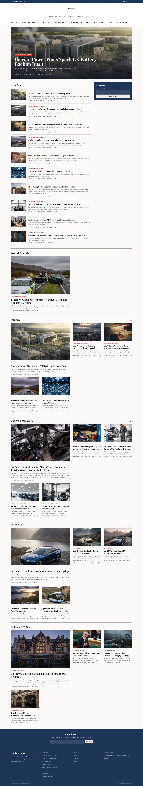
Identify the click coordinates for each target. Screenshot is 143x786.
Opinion (118, 22)
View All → (129, 254)
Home (12, 22)
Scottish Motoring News (49, 756)
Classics (87, 22)
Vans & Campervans (99, 22)
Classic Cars (45, 773)
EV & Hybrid (45, 770)
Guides (110, 22)
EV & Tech (49, 22)
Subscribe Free (113, 96)
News (17, 22)
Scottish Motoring (28, 22)
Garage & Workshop (62, 22)
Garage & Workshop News (49, 759)
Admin (130, 1)
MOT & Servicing (76, 22)
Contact (125, 1)
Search (75, 762)
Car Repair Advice (47, 765)
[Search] (130, 22)
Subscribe (89, 742)
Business (41, 22)
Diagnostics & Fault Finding (49, 767)
